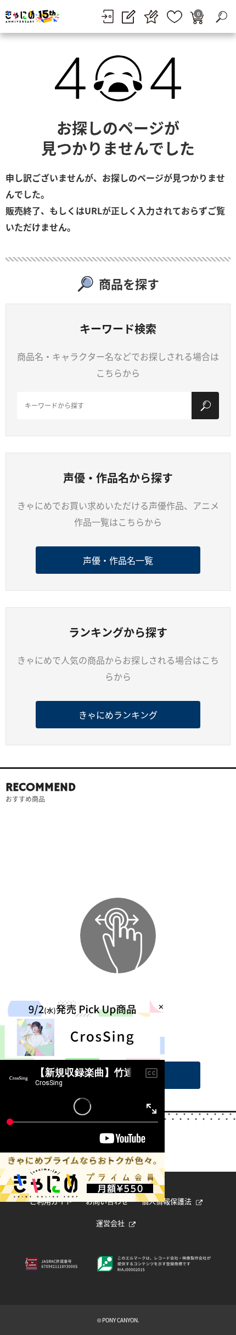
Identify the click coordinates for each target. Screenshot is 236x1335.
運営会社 (110, 1223)
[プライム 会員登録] (151, 16)
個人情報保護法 (167, 1201)
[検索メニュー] (221, 16)
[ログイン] (107, 16)
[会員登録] (129, 17)
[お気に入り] (174, 16)
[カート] (197, 16)
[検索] (205, 405)
